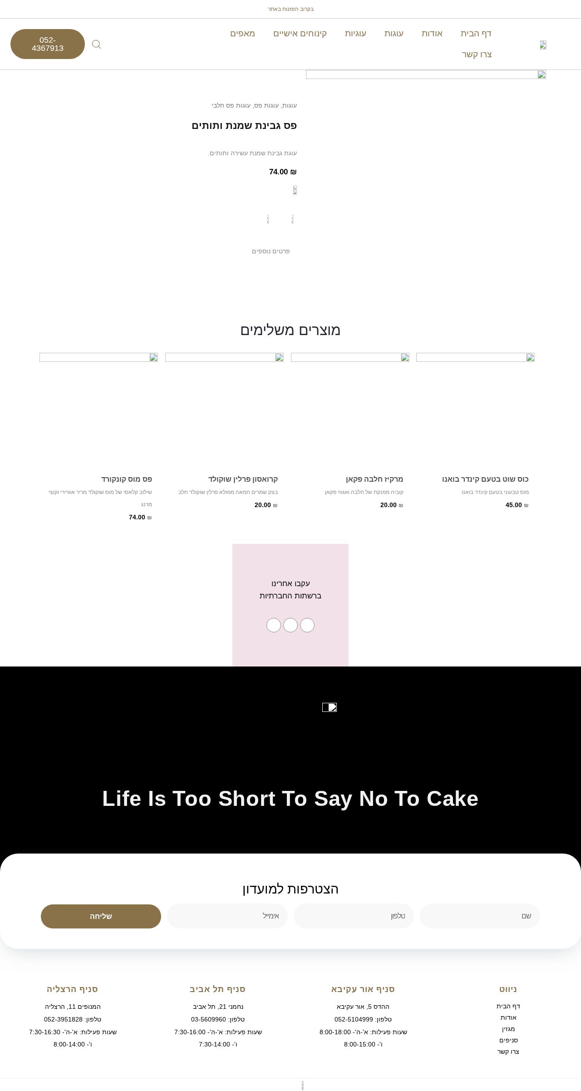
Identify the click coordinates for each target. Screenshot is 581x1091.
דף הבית (476, 33)
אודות (432, 33)
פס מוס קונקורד (126, 479)
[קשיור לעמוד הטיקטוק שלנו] (273, 625)
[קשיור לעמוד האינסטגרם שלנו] (290, 625)
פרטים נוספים (271, 251)
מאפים (242, 33)
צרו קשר (477, 54)
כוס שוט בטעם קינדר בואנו (485, 479)
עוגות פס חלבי (231, 105)
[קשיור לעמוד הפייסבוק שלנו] (307, 625)
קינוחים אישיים (300, 33)
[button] (185, 251)
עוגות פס (266, 105)
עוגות (394, 33)
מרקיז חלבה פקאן (374, 479)
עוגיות (355, 33)
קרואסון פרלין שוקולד (242, 479)
